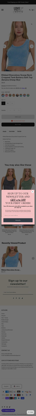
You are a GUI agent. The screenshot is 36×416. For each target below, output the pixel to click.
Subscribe (18, 220)
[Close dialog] (32, 191)
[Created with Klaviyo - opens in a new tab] (18, 225)
